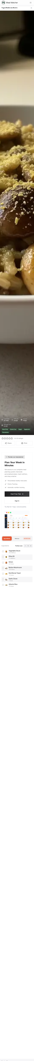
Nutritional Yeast (15, 573)
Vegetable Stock (14, 551)
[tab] (27, 538)
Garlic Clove (13, 579)
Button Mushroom (15, 567)
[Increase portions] (30, 546)
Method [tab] (17, 538)
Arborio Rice (13, 584)
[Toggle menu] (30, 3)
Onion (11, 562)
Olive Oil (11, 556)
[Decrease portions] (25, 546)
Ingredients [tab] (7, 538)
